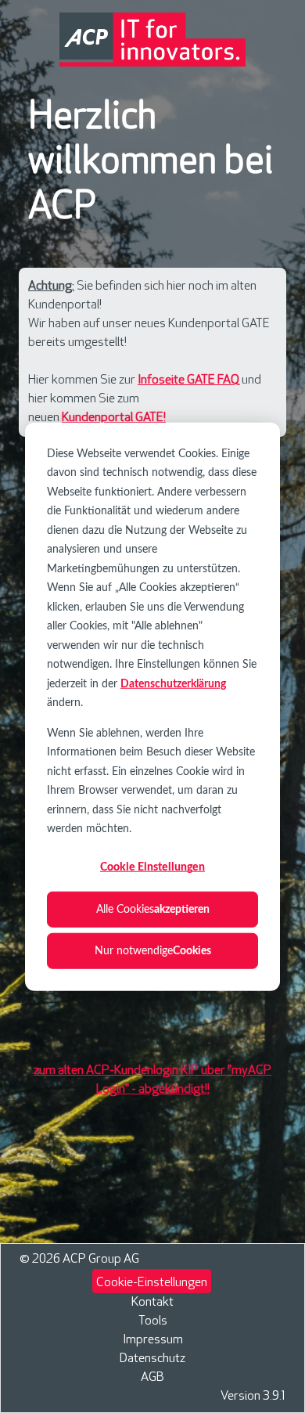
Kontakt (152, 1302)
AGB (152, 1377)
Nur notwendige (153, 950)
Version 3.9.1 (253, 1396)
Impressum (153, 1339)
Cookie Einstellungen (152, 867)
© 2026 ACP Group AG (79, 1259)
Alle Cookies (153, 908)
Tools (152, 1321)
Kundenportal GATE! (114, 417)
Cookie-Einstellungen (151, 1282)
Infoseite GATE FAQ (188, 380)
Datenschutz (152, 1358)
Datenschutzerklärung (173, 683)
